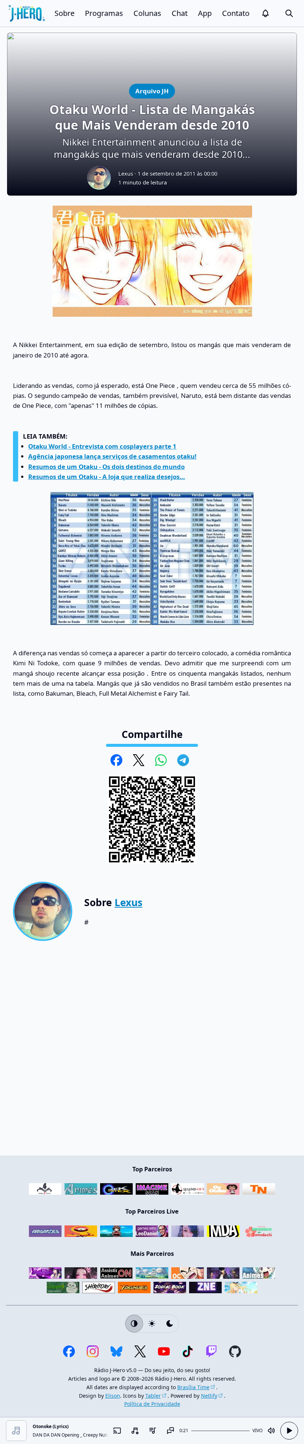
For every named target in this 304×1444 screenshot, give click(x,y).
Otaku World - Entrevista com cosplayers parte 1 (102, 446)
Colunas (147, 13)
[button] (265, 13)
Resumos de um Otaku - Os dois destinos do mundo (106, 466)
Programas (104, 13)
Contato (236, 13)
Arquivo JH (152, 90)
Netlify (209, 1395)
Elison (112, 1395)
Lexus (125, 173)
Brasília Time (193, 1387)
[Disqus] (152, 1051)
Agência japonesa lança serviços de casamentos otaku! (112, 456)
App (205, 13)
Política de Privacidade (152, 1403)
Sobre (64, 13)
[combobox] (135, 1431)
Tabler (153, 1395)
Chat (180, 13)
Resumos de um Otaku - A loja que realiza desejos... (106, 476)
